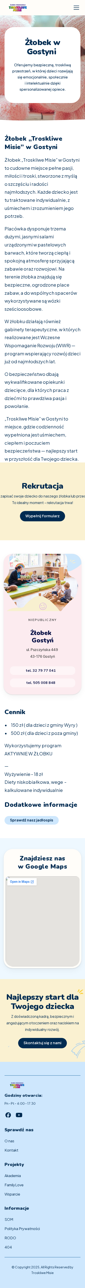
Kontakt (11, 1150)
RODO (10, 1238)
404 (8, 1247)
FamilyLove (14, 1185)
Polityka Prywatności (22, 1228)
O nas (9, 1141)
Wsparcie (12, 1194)
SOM (9, 1219)
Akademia (13, 1175)
